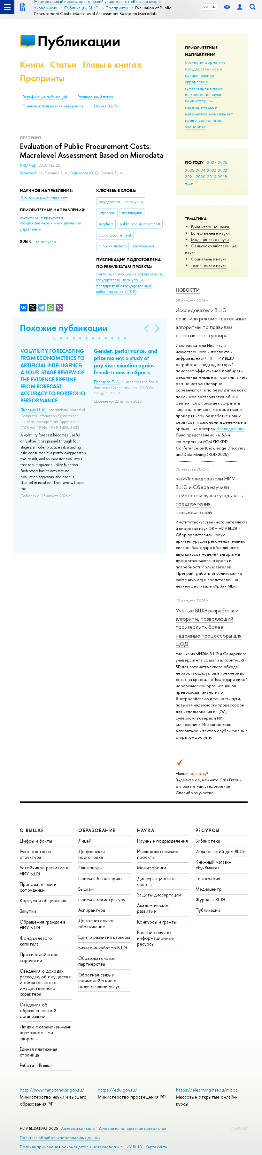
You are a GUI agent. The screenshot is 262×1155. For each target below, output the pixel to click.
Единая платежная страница (38, 1052)
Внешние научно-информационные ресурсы (155, 938)
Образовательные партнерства (97, 961)
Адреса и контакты (78, 1128)
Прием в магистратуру (101, 899)
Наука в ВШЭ (105, 106)
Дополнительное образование (96, 923)
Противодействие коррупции (39, 957)
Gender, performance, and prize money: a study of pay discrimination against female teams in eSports (125, 361)
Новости (188, 290)
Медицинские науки (210, 239)
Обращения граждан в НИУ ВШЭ (43, 925)
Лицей (84, 841)
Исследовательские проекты (157, 854)
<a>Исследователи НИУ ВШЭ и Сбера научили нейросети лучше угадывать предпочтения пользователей (209, 495)
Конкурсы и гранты (157, 922)
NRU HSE (28, 165)
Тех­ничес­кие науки (209, 265)
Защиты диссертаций (159, 895)
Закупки (28, 911)
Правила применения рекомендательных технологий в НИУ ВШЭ (81, 1147)
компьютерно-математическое (201, 104)
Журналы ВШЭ (211, 899)
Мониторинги (151, 868)
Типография (208, 878)
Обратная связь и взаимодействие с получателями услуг (98, 980)
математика (196, 114)
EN (214, 7)
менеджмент (221, 114)
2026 (222, 162)
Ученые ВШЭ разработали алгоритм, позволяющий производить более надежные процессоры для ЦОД (209, 627)
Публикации (78, 41)
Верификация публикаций (45, 96)
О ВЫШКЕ (32, 830)
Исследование (230, 428)
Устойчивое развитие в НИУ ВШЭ (44, 870)
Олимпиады (90, 868)
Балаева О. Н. (31, 173)
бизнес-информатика (205, 62)
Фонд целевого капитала (36, 941)
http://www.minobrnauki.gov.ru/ (52, 1090)
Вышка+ (86, 889)
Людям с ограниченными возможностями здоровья (46, 1032)
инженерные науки (203, 94)
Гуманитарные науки (210, 227)
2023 (211, 170)
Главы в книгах (112, 64)
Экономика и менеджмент (43, 198)
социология (209, 120)
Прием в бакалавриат (100, 878)
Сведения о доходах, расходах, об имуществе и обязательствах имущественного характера (45, 982)
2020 (200, 176)
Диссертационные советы (156, 881)
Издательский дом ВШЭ (220, 851)
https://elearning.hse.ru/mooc (207, 1090)
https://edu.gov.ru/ (117, 1090)
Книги (32, 64)
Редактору (239, 1127)
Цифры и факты (36, 841)
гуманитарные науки (204, 88)
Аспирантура (91, 910)
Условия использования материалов (132, 1128)
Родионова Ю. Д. (84, 173)
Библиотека (208, 841)
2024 (200, 170)
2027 (211, 162)
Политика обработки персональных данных (60, 1137)
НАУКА (146, 830)
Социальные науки (209, 259)
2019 (211, 176)
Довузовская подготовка (91, 854)
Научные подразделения (162, 841)
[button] (54, 338)
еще (189, 183)
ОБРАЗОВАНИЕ (96, 830)
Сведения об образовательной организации (38, 1010)
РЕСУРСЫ (208, 830)
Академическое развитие (153, 908)
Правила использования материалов (53, 106)
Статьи (63, 64)
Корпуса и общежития (43, 900)
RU (206, 7)
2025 (189, 170)
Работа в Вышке (36, 1065)
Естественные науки (210, 233)
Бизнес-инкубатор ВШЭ (102, 948)
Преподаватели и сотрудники (38, 887)
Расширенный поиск (95, 96)
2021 (189, 176)
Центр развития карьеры (104, 937)
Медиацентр (209, 889)
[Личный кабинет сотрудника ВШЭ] (239, 7)
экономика (195, 126)
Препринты (42, 78)
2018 (222, 176)
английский (46, 241)
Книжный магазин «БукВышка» (213, 865)
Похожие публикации (64, 327)
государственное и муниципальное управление (203, 75)
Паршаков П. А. (107, 381)
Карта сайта (156, 1147)
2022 (222, 170)
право (191, 120)
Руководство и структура (35, 854)
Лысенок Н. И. (33, 410)
